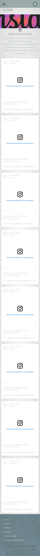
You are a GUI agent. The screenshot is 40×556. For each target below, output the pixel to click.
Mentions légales (10, 536)
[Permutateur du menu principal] (35, 4)
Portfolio (7, 524)
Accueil (6, 519)
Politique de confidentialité (14, 540)
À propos (7, 532)
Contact (7, 528)
